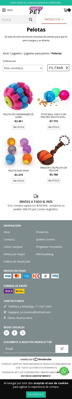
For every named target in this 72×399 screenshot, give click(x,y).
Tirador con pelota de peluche (53, 169)
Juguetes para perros (36, 53)
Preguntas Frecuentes (49, 246)
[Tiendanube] (36, 360)
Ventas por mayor (14, 254)
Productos (42, 232)
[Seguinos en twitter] (22, 333)
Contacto (9, 239)
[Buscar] (30, 19)
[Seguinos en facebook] (14, 333)
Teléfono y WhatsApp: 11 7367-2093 (30, 306)
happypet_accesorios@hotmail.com (29, 312)
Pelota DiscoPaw (18, 170)
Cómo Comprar (13, 246)
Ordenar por (9, 61)
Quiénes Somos (45, 239)
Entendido (36, 394)
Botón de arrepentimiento (36, 376)
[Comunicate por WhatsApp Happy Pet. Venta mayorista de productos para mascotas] (63, 371)
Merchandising (44, 254)
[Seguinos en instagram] (6, 333)
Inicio (6, 53)
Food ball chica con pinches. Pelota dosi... (53, 115)
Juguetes (16, 53)
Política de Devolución (17, 261)
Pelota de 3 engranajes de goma (18, 115)
